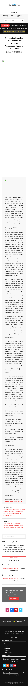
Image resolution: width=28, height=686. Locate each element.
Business (8, 52)
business (19, 52)
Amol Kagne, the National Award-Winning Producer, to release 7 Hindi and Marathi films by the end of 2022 (13, 525)
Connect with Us (14, 557)
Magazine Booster (15, 682)
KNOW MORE (14, 599)
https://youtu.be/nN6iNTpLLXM (13, 501)
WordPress (12, 683)
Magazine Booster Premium (10, 568)
